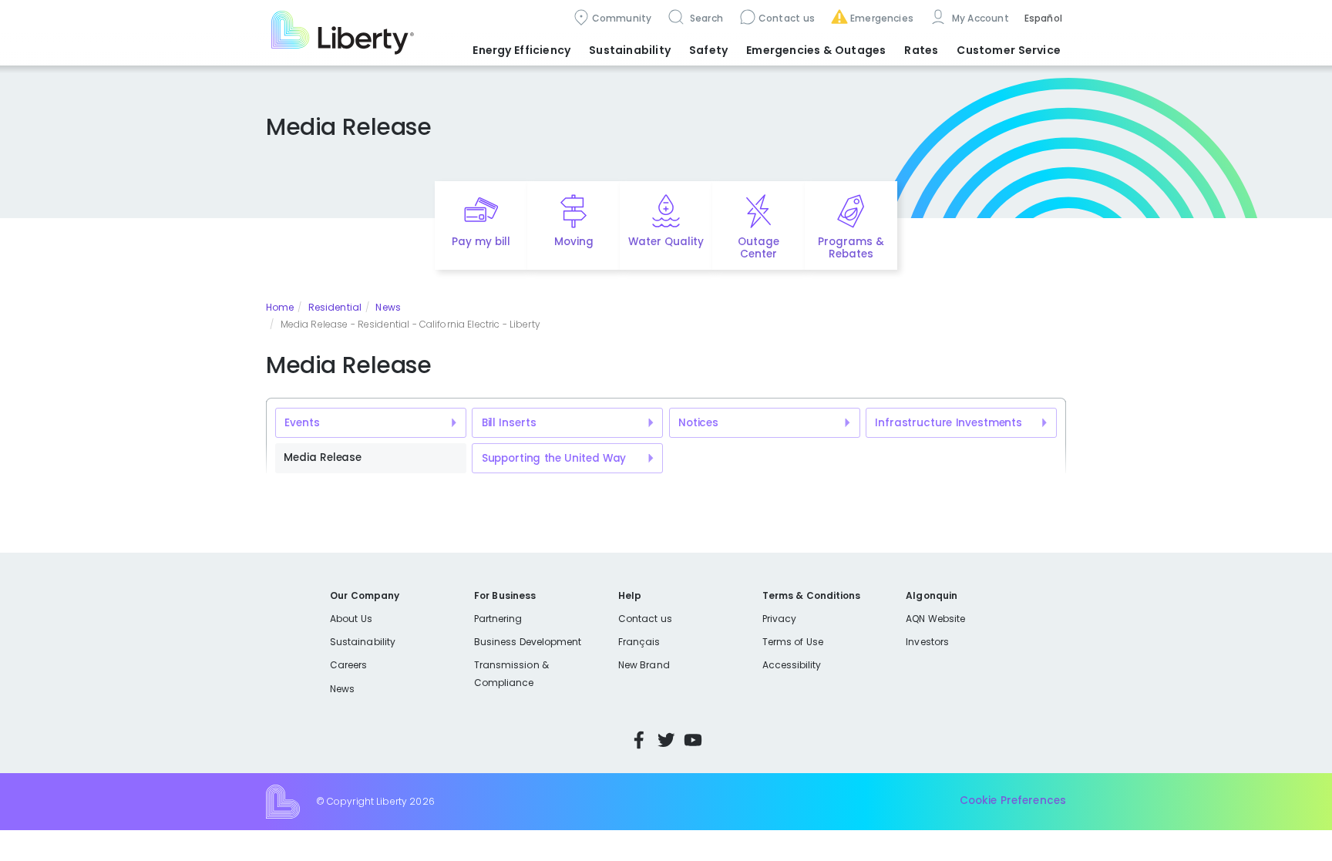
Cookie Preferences (1013, 801)
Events (301, 422)
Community (622, 18)
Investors (927, 641)
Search (705, 18)
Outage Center (758, 248)
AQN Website (935, 618)
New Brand (644, 664)
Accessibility (792, 664)
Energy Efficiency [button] (521, 50)
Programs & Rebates (851, 248)
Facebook (639, 740)
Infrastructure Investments (948, 422)
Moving (574, 241)
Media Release (323, 457)
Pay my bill (481, 241)
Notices (698, 422)
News (387, 307)
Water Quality (666, 241)
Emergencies (881, 18)
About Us (351, 618)
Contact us (786, 18)
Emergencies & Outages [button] (816, 50)
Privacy (779, 618)
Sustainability (362, 641)
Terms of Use (793, 641)
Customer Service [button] (1009, 50)
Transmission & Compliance (511, 673)
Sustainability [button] (630, 50)
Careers (348, 664)
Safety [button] (708, 50)
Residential (335, 307)
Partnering (498, 618)
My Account (979, 18)
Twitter (666, 740)
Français (639, 641)
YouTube (693, 740)
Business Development (528, 641)
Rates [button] (921, 50)
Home (280, 307)
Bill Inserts (509, 422)
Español (1043, 18)
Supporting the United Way (554, 458)
